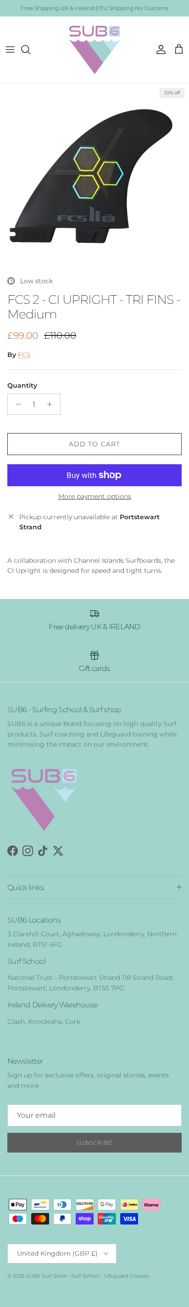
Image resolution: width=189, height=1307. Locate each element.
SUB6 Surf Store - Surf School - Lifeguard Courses (87, 1276)
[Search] (30, 49)
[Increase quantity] (52, 404)
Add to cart (94, 444)
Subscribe (94, 1142)
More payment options (94, 496)
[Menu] (10, 49)
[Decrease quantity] (16, 404)
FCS (24, 355)
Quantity (22, 385)
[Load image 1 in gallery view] (94, 177)
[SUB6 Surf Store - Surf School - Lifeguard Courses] (94, 49)
